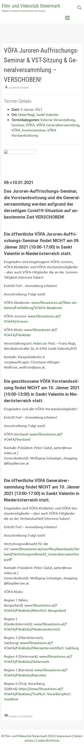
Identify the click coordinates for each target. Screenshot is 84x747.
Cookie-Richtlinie (47, 740)
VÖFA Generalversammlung (57, 125)
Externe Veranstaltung (57, 119)
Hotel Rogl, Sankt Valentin (38, 114)
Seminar (17, 125)
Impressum (64, 736)
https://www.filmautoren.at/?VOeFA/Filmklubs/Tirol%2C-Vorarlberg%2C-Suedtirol (38, 693)
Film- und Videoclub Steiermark (31, 6)
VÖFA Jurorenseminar (28, 130)
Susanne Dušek (19, 87)
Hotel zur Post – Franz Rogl (54, 343)
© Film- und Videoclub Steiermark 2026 (27, 736)
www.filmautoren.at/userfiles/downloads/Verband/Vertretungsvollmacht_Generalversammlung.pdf (42, 554)
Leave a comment (21, 716)
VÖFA (30, 125)
